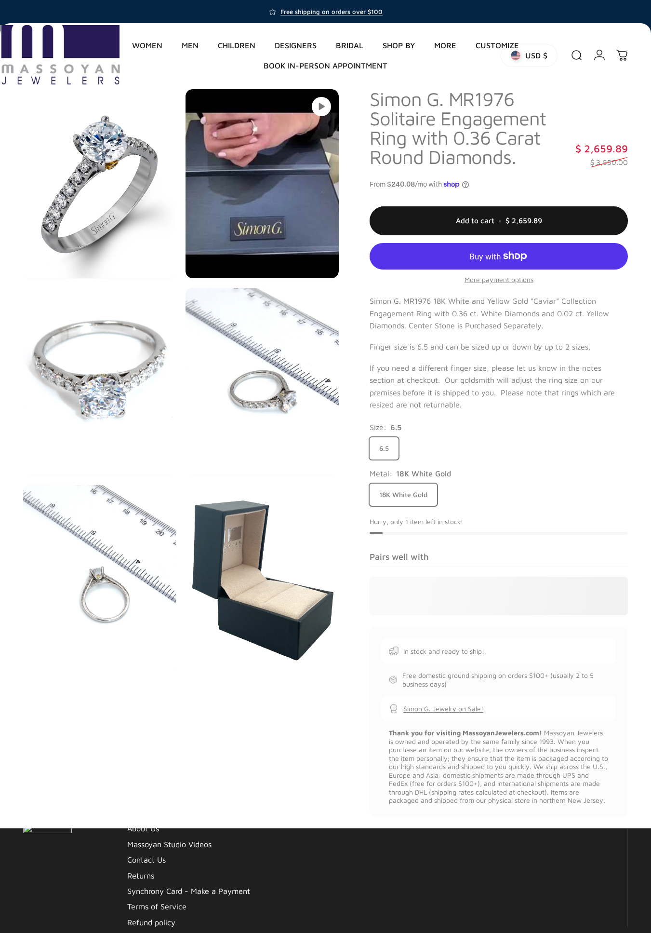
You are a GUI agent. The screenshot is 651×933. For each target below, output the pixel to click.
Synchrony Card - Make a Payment (188, 890)
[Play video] (321, 106)
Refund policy (151, 922)
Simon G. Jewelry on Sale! (443, 708)
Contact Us (146, 859)
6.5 (384, 448)
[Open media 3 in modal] (99, 381)
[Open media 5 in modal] (99, 579)
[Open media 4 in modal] (262, 381)
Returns (140, 875)
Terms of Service (156, 906)
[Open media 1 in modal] (99, 183)
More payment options (499, 279)
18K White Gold (403, 494)
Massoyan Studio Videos (169, 844)
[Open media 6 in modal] (262, 579)
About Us (143, 828)
